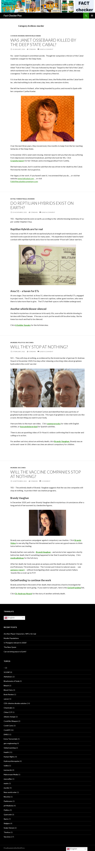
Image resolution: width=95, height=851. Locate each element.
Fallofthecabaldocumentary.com (24, 181)
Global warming (10, 748)
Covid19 (13, 36)
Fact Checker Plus (13, 15)
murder (21, 36)
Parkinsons (8, 801)
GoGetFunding (74, 587)
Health (6, 752)
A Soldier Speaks (23, 325)
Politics (21, 342)
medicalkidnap (17, 558)
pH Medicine (8, 806)
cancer (6, 699)
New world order (33, 36)
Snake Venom (9, 828)
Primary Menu (92, 16)
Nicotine (7, 797)
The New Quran (10, 647)
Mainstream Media (11, 774)
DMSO (6, 734)
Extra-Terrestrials (18, 199)
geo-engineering (10, 743)
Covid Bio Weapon (11, 721)
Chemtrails (8, 708)
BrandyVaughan (43, 552)
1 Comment (45, 481)
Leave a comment (46, 49)
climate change (9, 717)
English (11, 618)
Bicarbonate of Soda (11, 681)
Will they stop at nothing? (39, 346)
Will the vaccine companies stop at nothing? (45, 474)
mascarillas (8, 779)
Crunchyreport (17, 160)
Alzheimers (8, 677)
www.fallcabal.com (26, 178)
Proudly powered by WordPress (14, 848)
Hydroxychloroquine (11, 761)
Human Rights (9, 757)
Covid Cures (8, 726)
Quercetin (8, 814)
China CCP (8, 712)
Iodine (6, 766)
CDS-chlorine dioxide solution (15, 703)
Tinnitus (7, 832)
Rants (6, 819)
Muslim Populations (11, 638)
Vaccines (29, 342)
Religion (7, 823)
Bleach (6, 685)
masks (6, 783)
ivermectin (8, 770)
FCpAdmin (32, 49)
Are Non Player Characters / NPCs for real (20, 634)
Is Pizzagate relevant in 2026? (15, 643)
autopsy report (17, 570)
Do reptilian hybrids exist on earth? (42, 205)
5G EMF (7, 672)
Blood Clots (8, 690)
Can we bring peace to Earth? (15, 652)
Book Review (9, 694)
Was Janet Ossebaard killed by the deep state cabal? (43, 42)
